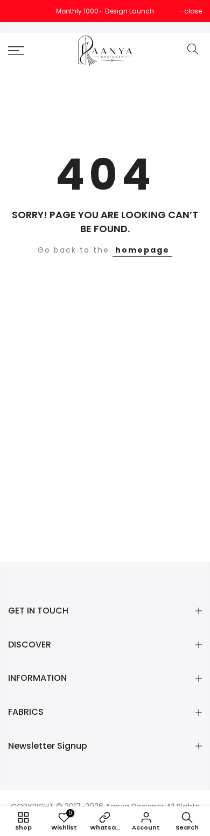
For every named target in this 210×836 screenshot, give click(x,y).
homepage (142, 250)
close (22, 11)
